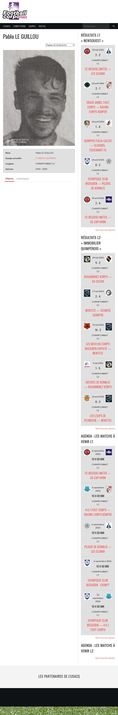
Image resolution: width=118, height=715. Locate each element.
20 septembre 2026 (98, 598)
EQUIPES (32, 26)
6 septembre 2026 (102, 561)
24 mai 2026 (98, 257)
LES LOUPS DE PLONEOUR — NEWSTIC (98, 418)
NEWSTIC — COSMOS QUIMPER (98, 312)
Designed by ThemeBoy (105, 708)
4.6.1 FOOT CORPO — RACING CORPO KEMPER (98, 512)
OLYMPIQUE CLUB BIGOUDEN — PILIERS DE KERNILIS (97, 183)
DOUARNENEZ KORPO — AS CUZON (98, 279)
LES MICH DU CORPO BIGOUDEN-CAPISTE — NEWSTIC (98, 348)
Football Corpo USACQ (67, 8)
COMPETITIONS (19, 26)
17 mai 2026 (98, 291)
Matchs (9, 178)
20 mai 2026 (98, 49)
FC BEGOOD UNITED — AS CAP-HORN (98, 219)
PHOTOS (42, 26)
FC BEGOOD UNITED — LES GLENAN (98, 71)
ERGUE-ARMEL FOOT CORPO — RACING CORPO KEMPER (98, 107)
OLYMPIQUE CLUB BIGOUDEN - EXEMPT (98, 582)
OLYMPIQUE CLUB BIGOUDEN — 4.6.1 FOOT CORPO (98, 625)
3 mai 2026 (98, 363)
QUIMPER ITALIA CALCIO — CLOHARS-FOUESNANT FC (98, 145)
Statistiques (23, 178)
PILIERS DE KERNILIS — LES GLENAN (97, 549)
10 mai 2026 (98, 324)
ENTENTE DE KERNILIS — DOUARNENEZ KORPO (98, 384)
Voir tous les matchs (105, 230)
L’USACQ (6, 26)
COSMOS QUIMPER (46, 158)
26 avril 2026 (98, 83)
